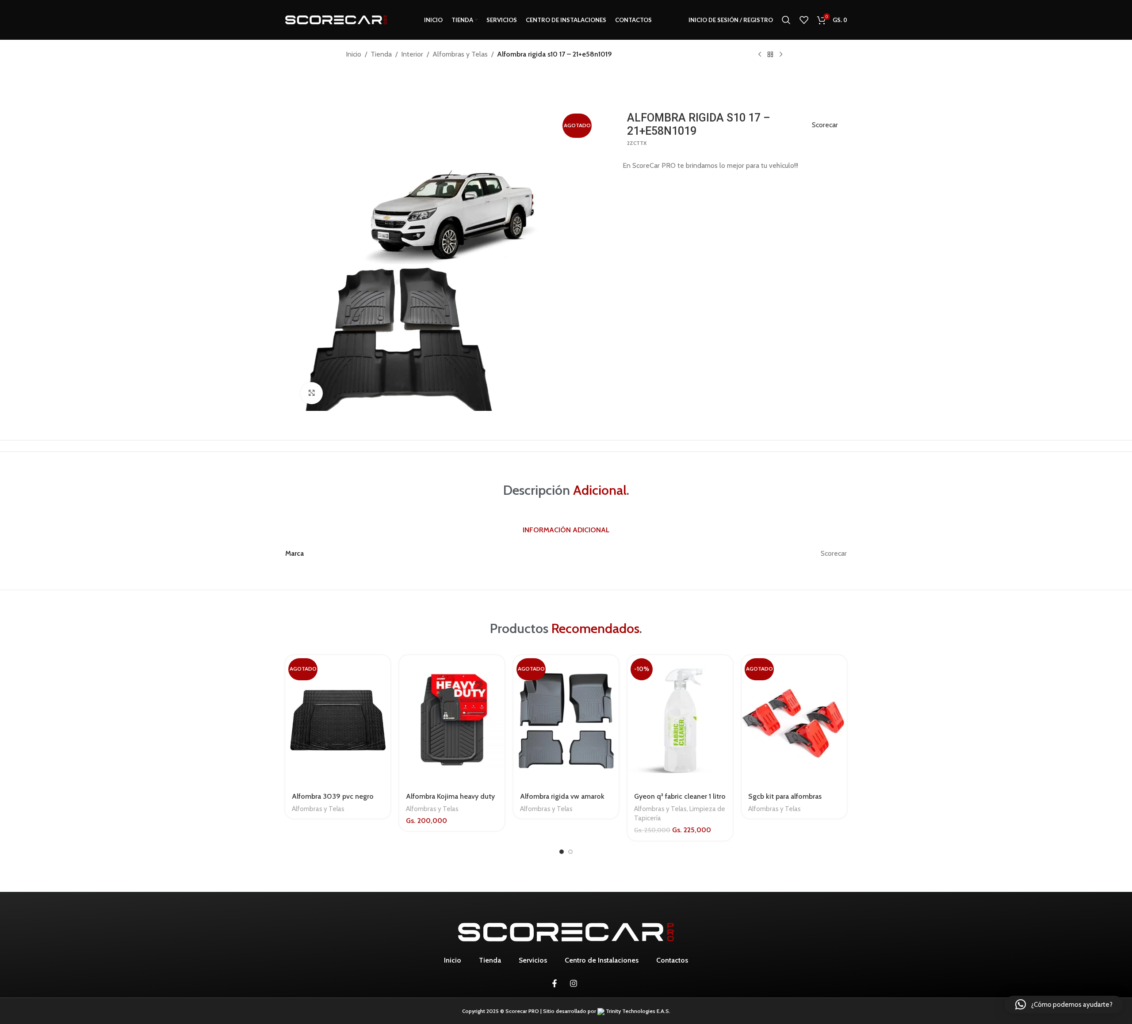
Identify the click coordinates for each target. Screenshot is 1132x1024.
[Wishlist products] (804, 20)
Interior (412, 54)
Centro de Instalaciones (602, 960)
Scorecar (825, 124)
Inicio (353, 54)
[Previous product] (759, 54)
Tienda (381, 54)
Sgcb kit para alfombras (785, 796)
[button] (1064, 1004)
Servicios (533, 960)
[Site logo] (336, 19)
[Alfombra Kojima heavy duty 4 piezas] (452, 721)
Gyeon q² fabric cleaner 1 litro (680, 796)
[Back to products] (770, 54)
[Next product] (781, 54)
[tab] (566, 530)
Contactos (672, 960)
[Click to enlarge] (312, 393)
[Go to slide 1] (561, 852)
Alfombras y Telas (460, 54)
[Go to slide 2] (570, 852)
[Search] (786, 20)
